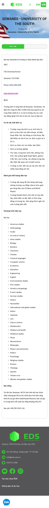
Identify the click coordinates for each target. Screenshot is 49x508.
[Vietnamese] (43, 4)
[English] (37, 4)
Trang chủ (23, 29)
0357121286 (12, 462)
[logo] (24, 437)
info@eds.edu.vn (13, 457)
